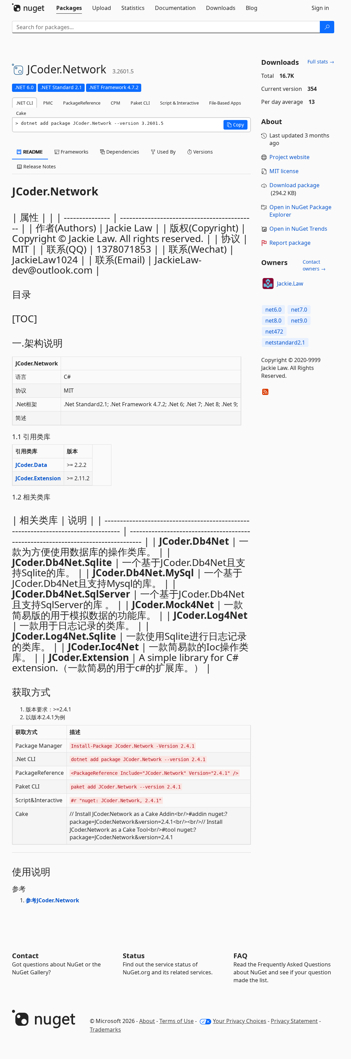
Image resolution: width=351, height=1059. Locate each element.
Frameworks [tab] (73, 151)
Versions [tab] (202, 151)
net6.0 (273, 309)
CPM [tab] (115, 103)
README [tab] (32, 151)
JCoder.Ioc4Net (103, 646)
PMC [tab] (48, 103)
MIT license (284, 171)
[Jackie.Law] (268, 283)
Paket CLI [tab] (140, 103)
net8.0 (273, 320)
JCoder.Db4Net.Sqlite (62, 562)
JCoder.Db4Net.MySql (143, 572)
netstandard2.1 (285, 342)
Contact (25, 955)
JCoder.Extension (38, 478)
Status (134, 955)
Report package (290, 242)
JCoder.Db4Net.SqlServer (71, 593)
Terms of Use (176, 1021)
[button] (235, 125)
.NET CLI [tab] (24, 103)
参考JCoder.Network (52, 900)
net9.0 (299, 320)
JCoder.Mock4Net (173, 604)
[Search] (327, 27)
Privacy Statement (294, 1021)
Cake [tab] (21, 113)
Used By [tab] (166, 151)
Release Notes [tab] (39, 166)
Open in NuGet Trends (298, 228)
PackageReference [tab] (81, 103)
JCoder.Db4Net (194, 540)
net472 (274, 331)
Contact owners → (314, 265)
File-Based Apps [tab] (225, 103)
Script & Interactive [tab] (179, 103)
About (147, 1021)
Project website (289, 157)
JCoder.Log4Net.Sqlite (64, 635)
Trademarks (105, 1029)
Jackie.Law (290, 283)
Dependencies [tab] (122, 151)
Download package (294, 185)
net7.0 (299, 309)
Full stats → (320, 61)
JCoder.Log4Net (210, 615)
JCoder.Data (31, 465)
